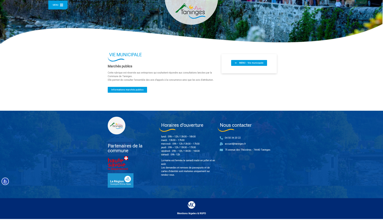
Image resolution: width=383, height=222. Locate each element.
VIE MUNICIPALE (125, 54)
